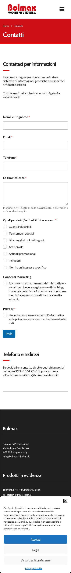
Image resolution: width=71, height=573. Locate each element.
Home (6, 25)
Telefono (10, 157)
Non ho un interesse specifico (28, 267)
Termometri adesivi (21, 233)
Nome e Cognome (16, 117)
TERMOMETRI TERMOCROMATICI (22, 490)
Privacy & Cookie (33, 568)
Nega (35, 550)
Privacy (9, 308)
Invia (9, 334)
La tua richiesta (15, 177)
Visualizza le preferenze (36, 560)
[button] (65, 501)
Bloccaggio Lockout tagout (26, 240)
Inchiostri (15, 260)
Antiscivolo (16, 247)
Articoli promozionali (22, 253)
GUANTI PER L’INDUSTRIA (17, 495)
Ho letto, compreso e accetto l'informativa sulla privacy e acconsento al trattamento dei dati (37, 319)
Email (7, 137)
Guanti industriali (20, 226)
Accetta (36, 539)
